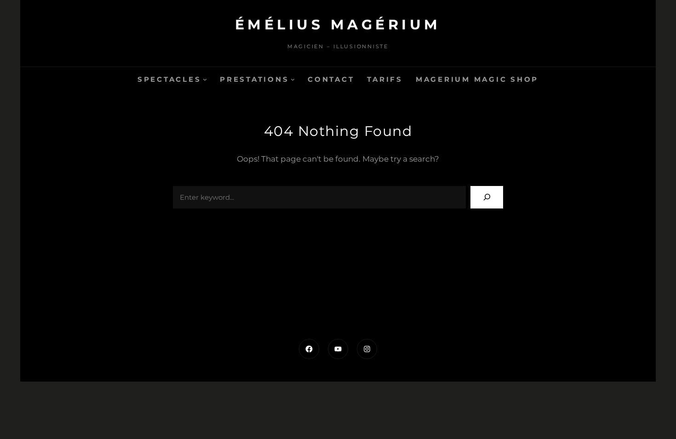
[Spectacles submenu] (205, 79)
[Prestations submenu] (293, 79)
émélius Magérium (338, 24)
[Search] (486, 197)
